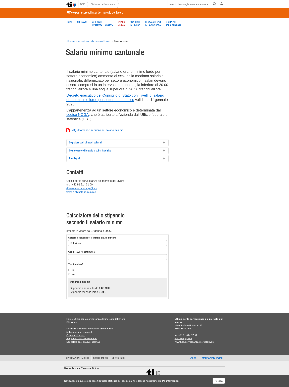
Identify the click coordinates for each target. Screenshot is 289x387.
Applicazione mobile (78, 358)
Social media (100, 358)
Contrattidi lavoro (135, 23)
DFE (82, 4)
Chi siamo (82, 21)
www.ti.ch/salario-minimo (81, 192)
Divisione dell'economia (103, 4)
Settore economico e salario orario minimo (92, 237)
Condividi (119, 358)
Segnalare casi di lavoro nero (81, 338)
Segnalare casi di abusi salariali (83, 341)
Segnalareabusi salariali (173, 23)
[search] (214, 4)
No (73, 274)
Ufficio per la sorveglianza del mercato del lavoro (95, 12)
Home (69, 21)
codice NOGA (77, 114)
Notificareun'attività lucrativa (102, 23)
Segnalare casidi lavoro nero (153, 23)
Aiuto (193, 358)
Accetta (219, 380)
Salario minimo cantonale (79, 332)
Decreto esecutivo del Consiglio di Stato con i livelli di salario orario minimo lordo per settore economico (115, 97)
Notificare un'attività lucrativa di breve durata (89, 328)
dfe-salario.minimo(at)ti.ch (81, 188)
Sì (73, 270)
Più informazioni (170, 380)
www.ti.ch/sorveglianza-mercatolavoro (189, 4)
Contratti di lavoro (75, 335)
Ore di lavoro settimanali (82, 251)
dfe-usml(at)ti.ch (183, 338)
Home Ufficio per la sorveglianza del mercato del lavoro (95, 319)
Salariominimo (121, 23)
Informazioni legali (212, 358)
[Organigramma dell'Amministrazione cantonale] (221, 4)
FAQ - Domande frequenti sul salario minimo (97, 130)
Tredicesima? (75, 264)
